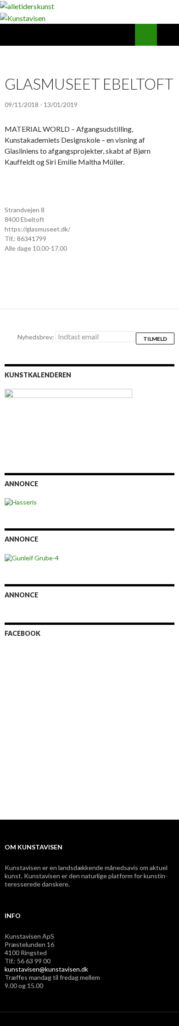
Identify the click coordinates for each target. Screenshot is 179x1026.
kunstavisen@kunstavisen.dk (46, 969)
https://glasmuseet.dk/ (37, 229)
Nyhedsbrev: (36, 337)
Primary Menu (168, 35)
